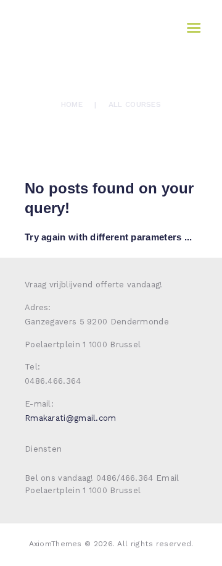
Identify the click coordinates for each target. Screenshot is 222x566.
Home (72, 104)
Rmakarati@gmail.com (71, 418)
